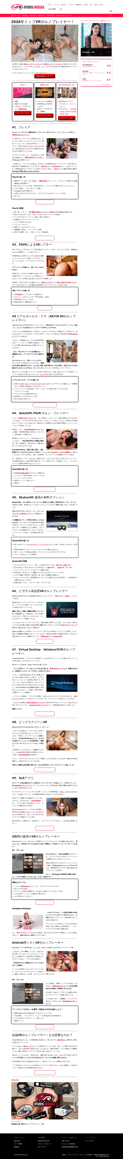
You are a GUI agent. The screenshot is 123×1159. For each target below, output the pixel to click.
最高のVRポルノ (37, 212)
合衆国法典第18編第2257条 (70, 1147)
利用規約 (16, 1147)
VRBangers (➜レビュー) (20, 135)
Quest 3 (56, 166)
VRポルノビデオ (47, 282)
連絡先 (64, 1154)
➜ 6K (55, 169)
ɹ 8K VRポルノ (62, 1040)
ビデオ (86, 5)
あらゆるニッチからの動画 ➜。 (62, 452)
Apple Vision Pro (60, 15)
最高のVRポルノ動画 (27, 935)
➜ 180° (48, 567)
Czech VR (57, 636)
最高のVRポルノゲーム (58, 668)
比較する (79, 5)
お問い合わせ (66, 1141)
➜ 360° (59, 567)
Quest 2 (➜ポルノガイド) (38, 705)
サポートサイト (42, 1147)
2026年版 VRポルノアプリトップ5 (27, 1124)
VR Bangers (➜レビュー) (61, 865)
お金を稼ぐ (17, 1141)
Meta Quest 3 (41, 15)
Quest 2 (44, 166)
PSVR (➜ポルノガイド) (26, 418)
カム (91, 5)
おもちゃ (63, 5)
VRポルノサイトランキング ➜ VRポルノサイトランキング (43, 64)
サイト (50, 5)
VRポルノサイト (28, 1046)
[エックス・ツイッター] (110, 15)
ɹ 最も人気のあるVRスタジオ (66, 282)
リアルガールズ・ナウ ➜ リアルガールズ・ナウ (67, 111)
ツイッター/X (89, 1141)
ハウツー (71, 5)
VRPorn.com (16, 15)
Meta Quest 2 (33, 15)
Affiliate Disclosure (43, 1141)
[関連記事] (44, 1100)
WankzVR (85, 71)
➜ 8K (64, 169)
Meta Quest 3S (50, 15)
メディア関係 (18, 1144)
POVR (42, 111)
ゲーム (56, 5)
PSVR (35, 750)
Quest (67, 596)
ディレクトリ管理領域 (68, 1144)
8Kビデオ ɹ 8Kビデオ (63, 565)
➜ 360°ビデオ (53, 212)
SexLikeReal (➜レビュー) (21, 785)
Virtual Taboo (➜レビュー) (35, 702)
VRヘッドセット (52, 549)
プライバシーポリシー (44, 1144)
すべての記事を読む (105, 84)
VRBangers (22, 109)
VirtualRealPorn (24, 473)
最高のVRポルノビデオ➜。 (34, 157)
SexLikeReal (36, 801)
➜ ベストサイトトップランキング (38, 544)
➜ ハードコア (44, 374)
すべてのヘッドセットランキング (31, 146)
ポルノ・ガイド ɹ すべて (68, 792)
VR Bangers (25, 15)
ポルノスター (99, 5)
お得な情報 (52, 9)
